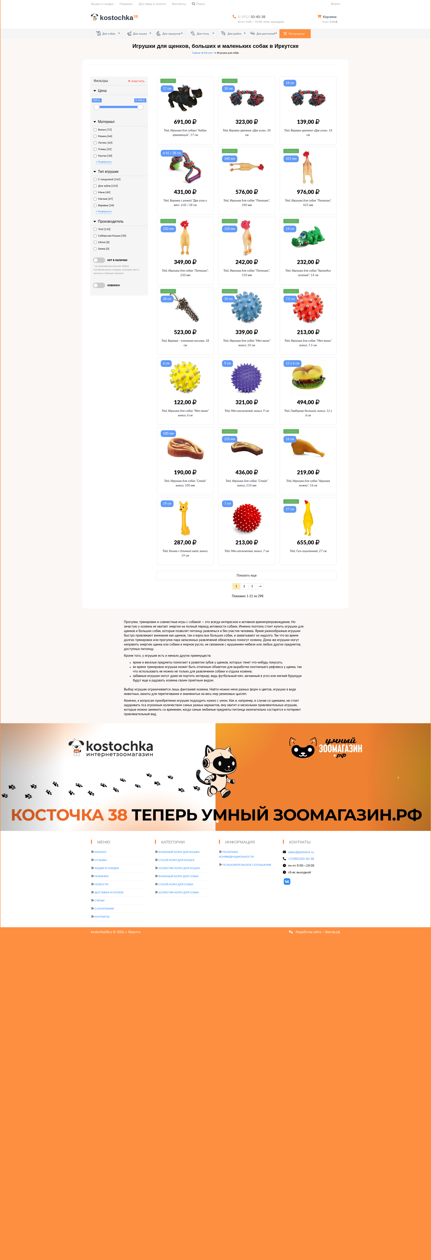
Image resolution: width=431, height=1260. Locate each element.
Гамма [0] (103, 248)
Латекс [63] (105, 142)
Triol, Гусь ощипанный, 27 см (308, 551)
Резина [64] (105, 136)
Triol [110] (104, 229)
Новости (101, 884)
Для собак (108, 33)
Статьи (99, 900)
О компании (104, 908)
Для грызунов (171, 33)
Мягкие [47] (105, 198)
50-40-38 (251, 17)
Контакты (179, 4)
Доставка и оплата (152, 4)
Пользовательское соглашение (246, 864)
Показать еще (247, 575)
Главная (196, 53)
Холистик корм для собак (178, 892)
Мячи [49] (104, 192)
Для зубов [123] (108, 185)
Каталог (208, 53)
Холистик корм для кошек (179, 868)
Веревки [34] (106, 205)
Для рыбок (234, 33)
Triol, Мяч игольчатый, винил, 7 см (246, 551)
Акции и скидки (102, 4)
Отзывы (101, 860)
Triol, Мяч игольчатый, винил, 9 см (246, 411)
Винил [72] (105, 129)
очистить (137, 81)
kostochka (119, 17)
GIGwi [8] (104, 242)
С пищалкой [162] (109, 179)
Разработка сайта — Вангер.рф (317, 932)
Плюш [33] (105, 149)
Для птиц (202, 33)
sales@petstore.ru (301, 852)
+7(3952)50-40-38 (301, 859)
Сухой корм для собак (175, 884)
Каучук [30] (105, 155)
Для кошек (139, 33)
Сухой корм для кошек (176, 860)
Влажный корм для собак (178, 876)
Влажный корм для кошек (179, 852)
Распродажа (296, 33)
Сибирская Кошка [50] (112, 235)
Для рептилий (265, 33)
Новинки (126, 4)
